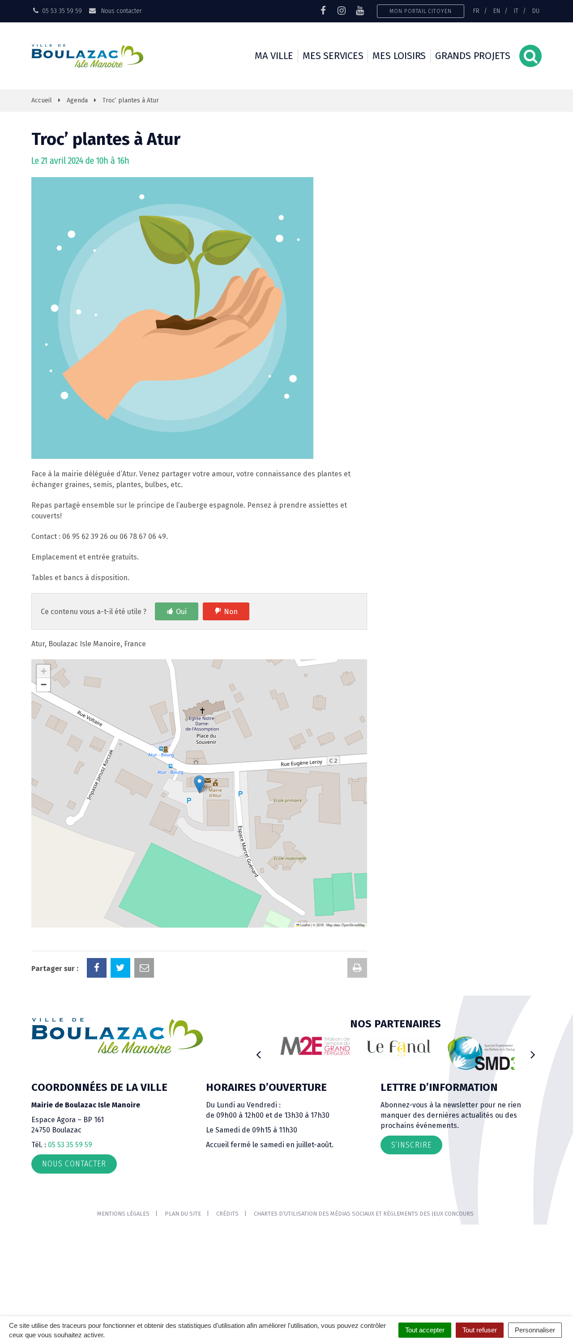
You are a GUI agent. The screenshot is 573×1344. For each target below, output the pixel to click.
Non (231, 611)
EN (496, 11)
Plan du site (183, 1213)
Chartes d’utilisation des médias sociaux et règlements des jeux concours (364, 1213)
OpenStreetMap (353, 924)
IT (516, 11)
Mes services (333, 56)
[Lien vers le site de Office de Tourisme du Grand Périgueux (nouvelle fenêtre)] (395, 1048)
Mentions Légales (123, 1213)
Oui (181, 611)
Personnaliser (535, 1330)
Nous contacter (120, 11)
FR (476, 11)
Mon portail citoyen (420, 11)
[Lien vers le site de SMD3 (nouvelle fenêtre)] (480, 1053)
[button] (199, 784)
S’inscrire (411, 1145)
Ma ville (274, 56)
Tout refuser (479, 1330)
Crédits (227, 1213)
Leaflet (304, 924)
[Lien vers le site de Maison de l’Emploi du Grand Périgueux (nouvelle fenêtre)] (312, 1045)
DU (535, 11)
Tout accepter (425, 1330)
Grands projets (472, 56)
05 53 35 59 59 (70, 1144)
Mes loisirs (399, 56)
